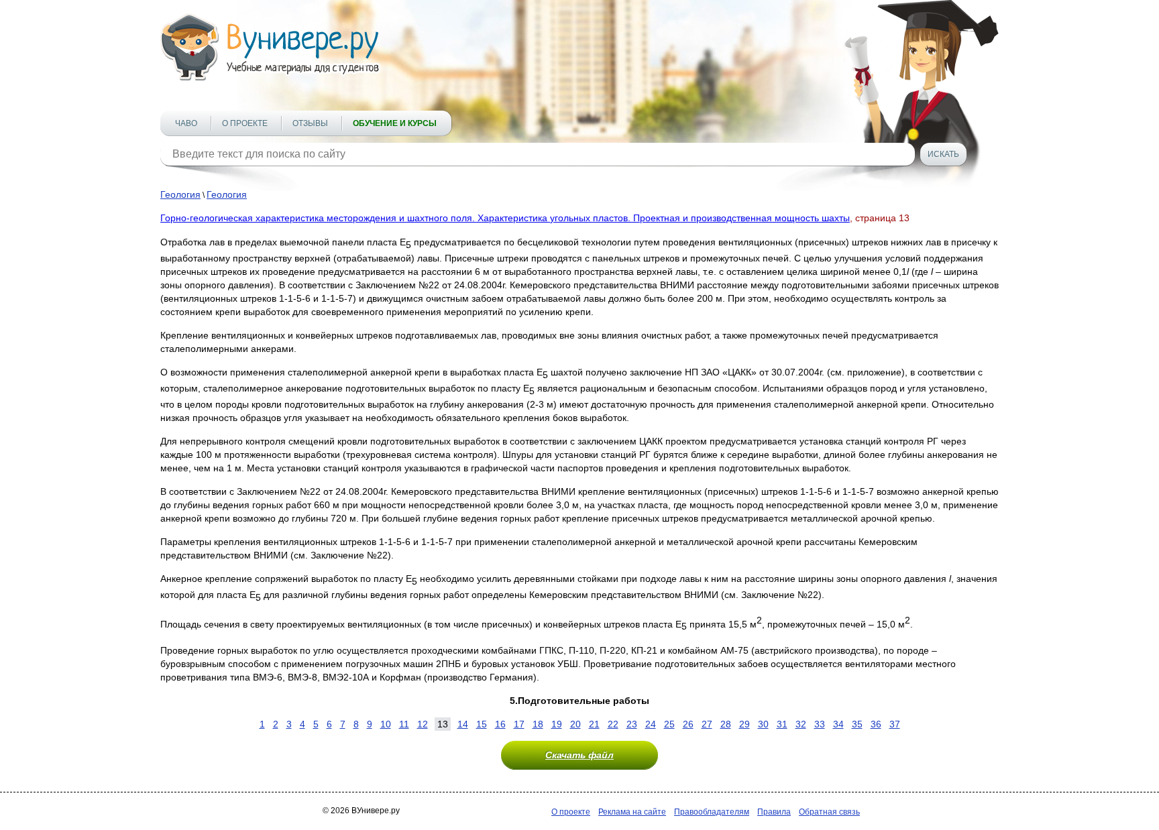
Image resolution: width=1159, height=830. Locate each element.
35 (857, 724)
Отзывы (310, 123)
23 (631, 724)
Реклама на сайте (632, 812)
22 (613, 724)
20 (575, 724)
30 (763, 724)
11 (404, 724)
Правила (774, 812)
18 (538, 724)
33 (819, 724)
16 (500, 724)
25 (669, 724)
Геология (180, 194)
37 (894, 724)
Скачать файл (579, 755)
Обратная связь (829, 812)
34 (838, 724)
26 (688, 724)
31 (782, 724)
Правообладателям (711, 812)
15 (481, 724)
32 (800, 724)
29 (744, 724)
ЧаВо (186, 123)
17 (519, 724)
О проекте (245, 123)
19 (556, 724)
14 (462, 724)
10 (385, 724)
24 (650, 724)
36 (876, 724)
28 (725, 724)
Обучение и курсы (395, 123)
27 (707, 724)
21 (594, 724)
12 (422, 724)
